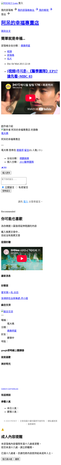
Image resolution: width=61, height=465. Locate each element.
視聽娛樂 (24, 158)
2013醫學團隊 (27, 162)
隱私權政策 (52, 421)
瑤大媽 (4, 133)
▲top (4, 167)
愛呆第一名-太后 (10, 292)
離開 (17, 459)
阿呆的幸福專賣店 (20, 23)
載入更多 (6, 173)
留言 (26, 150)
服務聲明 (32, 424)
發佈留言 (6, 191)
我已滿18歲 (7, 459)
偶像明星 (25, 45)
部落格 (10, 55)
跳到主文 (6, 31)
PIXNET (13, 421)
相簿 (9, 51)
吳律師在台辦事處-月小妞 (14, 298)
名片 (9, 58)
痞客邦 (20, 150)
